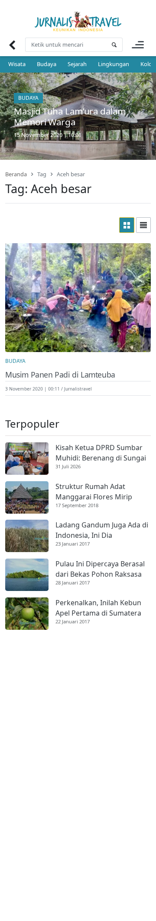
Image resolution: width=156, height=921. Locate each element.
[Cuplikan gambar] (27, 458)
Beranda (16, 174)
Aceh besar (71, 174)
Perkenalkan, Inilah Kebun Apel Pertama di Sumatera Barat (98, 608)
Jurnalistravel (78, 389)
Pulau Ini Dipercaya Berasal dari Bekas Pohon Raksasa (100, 569)
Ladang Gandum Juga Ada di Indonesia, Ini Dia (101, 530)
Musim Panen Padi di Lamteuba (60, 374)
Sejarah (77, 64)
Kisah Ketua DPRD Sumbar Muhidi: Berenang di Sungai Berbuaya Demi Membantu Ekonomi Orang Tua (100, 453)
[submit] (114, 44)
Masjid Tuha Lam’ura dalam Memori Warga (70, 116)
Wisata (17, 64)
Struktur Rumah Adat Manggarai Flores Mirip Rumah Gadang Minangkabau (93, 492)
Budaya (46, 64)
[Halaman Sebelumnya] (12, 44)
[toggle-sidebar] (137, 45)
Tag (41, 174)
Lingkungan (113, 64)
